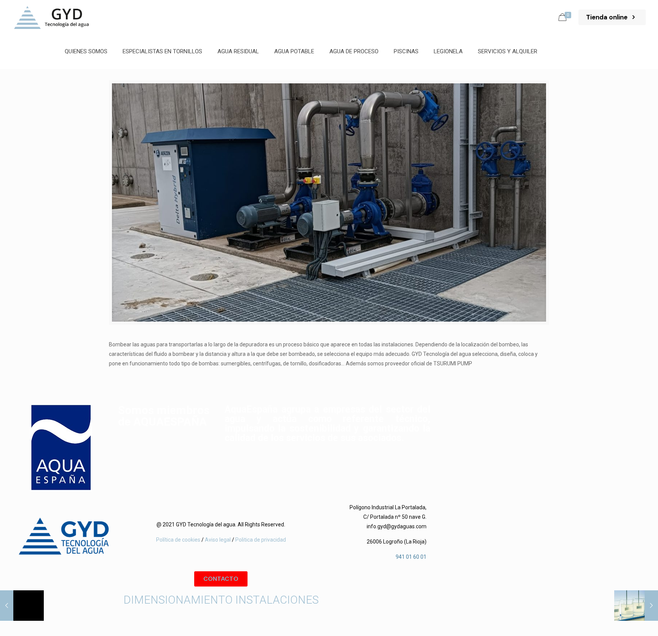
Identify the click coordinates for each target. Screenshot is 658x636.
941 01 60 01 (411, 557)
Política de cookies (178, 540)
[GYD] (51, 17)
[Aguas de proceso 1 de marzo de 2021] (22, 605)
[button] (221, 579)
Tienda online (607, 17)
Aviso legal (217, 540)
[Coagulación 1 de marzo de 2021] (636, 605)
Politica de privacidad (260, 540)
